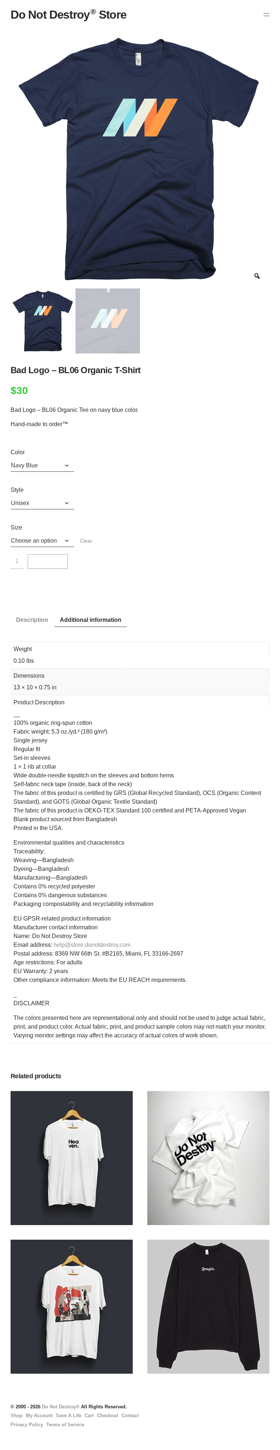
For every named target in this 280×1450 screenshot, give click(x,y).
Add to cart (48, 565)
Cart (89, 1415)
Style (17, 490)
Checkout (107, 1415)
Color (18, 452)
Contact (130, 1415)
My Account (39, 1415)
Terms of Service (65, 1424)
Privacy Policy (27, 1424)
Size (16, 527)
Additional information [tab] (90, 620)
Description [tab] (32, 620)
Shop (17, 1415)
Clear (86, 541)
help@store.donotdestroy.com (92, 945)
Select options (24, 1170)
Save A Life (68, 1415)
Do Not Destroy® (60, 1406)
